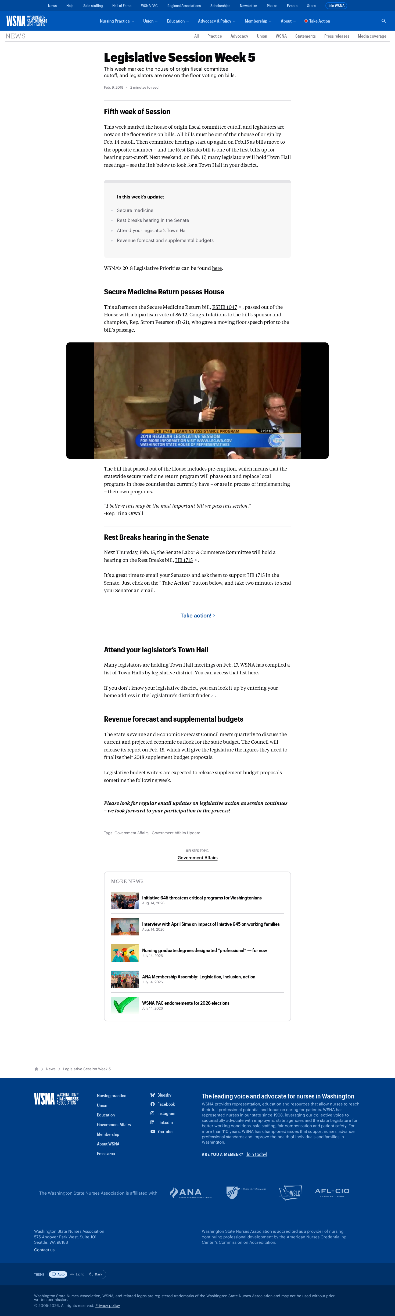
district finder (194, 696)
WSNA (281, 36)
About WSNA (108, 1143)
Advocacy (239, 36)
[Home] (36, 1069)
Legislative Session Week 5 (87, 1069)
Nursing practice (111, 1095)
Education (106, 1114)
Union (262, 36)
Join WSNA (336, 5)
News (52, 5)
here (217, 268)
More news (127, 881)
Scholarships (220, 5)
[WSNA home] (27, 21)
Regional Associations (184, 5)
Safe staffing (93, 5)
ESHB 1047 (224, 307)
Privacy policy (107, 1305)
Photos (272, 5)
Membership (108, 1134)
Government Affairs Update (176, 832)
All (196, 36)
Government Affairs (131, 832)
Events (292, 5)
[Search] (384, 21)
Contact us (44, 1249)
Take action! (196, 615)
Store (311, 5)
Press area (106, 1153)
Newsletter (248, 5)
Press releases (336, 36)
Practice (214, 36)
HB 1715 (184, 560)
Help (70, 5)
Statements (305, 36)
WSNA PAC (149, 5)
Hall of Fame (121, 5)
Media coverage (372, 36)
